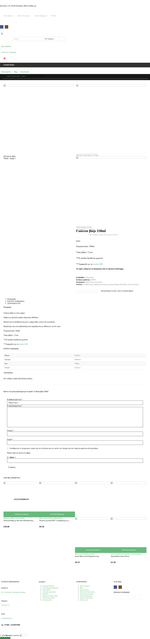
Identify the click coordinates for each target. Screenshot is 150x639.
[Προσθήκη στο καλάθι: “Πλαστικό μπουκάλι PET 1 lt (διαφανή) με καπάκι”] (71, 485)
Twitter (82, 291)
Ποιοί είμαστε (6, 72)
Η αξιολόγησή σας (14, 406)
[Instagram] (6, 27)
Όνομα (10, 431)
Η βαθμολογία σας (14, 399)
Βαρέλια (7, 518)
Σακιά (92, 554)
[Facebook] (1, 27)
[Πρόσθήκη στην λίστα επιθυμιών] (37, 521)
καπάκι (111, 284)
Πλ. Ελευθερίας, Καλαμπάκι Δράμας (13, 592)
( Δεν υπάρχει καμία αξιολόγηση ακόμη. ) (103, 235)
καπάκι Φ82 (98, 264)
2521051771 (5, 605)
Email (95, 291)
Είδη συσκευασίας (96, 282)
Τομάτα (136, 284)
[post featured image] (57, 499)
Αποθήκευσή (87, 284)
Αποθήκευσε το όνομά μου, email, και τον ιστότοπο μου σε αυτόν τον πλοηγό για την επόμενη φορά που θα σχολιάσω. (54, 448)
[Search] (62, 39)
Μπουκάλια (58, 518)
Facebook (78, 291)
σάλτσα (130, 284)
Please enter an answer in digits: (19, 453)
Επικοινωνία (24, 72)
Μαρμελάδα (119, 284)
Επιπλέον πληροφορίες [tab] (15, 301)
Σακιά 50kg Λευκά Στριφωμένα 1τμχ (87, 556)
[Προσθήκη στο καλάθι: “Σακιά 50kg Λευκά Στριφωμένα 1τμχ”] (107, 485)
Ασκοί (113, 554)
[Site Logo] (7, 33)
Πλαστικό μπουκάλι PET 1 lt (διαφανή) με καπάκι (55, 520)
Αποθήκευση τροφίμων (100, 284)
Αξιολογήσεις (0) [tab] (13, 303)
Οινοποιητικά (136, 554)
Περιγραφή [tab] (11, 299)
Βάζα (87, 282)
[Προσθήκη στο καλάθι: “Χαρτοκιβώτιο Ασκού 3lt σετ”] (143, 485)
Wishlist (53, 16)
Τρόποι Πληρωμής (40, 16)
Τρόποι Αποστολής (23, 16)
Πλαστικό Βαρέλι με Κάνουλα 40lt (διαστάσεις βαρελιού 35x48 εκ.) (25, 520)
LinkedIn (87, 291)
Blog (15, 72)
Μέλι (125, 284)
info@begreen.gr (6, 618)
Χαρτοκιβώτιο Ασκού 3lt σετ (120, 556)
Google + (91, 291)
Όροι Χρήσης (8, 16)
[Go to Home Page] (3, 76)
